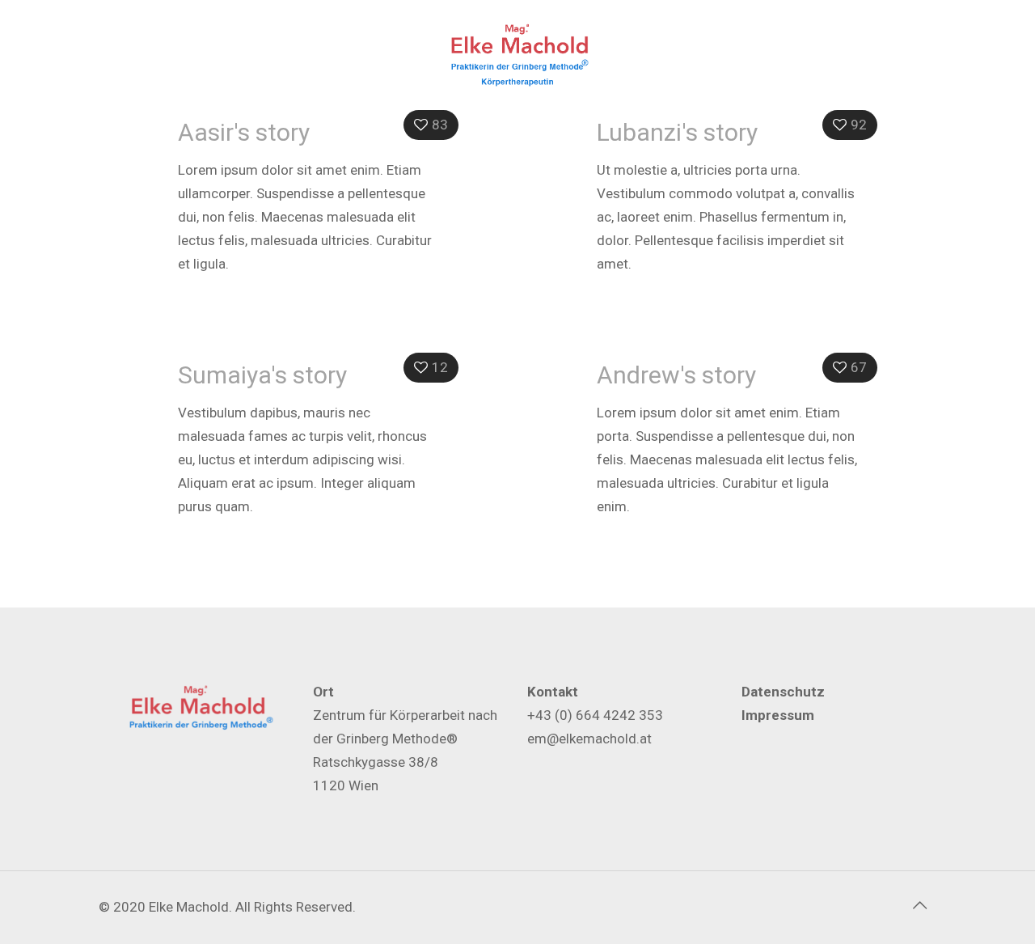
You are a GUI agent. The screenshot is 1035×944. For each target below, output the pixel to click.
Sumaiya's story (262, 375)
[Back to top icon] (919, 905)
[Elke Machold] (518, 56)
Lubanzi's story (677, 132)
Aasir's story (244, 132)
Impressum (777, 715)
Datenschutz (783, 692)
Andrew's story (676, 375)
